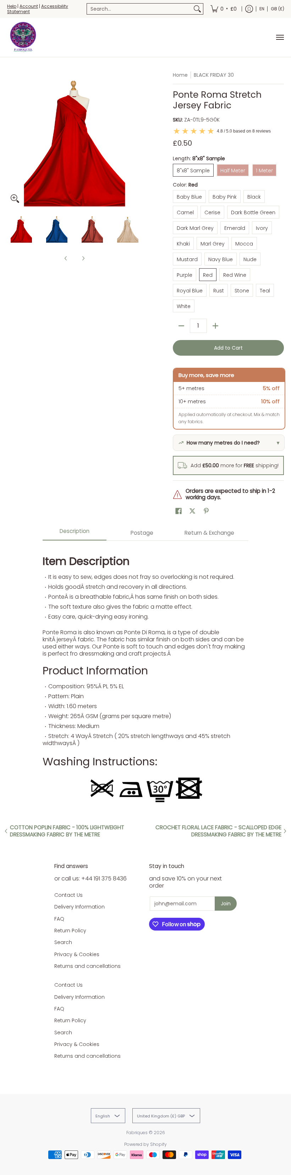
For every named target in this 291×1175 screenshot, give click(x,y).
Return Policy (70, 930)
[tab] (74, 533)
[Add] (215, 326)
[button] (178, 511)
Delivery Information (79, 906)
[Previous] (12, 139)
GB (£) (277, 9)
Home (180, 75)
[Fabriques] (23, 37)
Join (226, 903)
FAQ (59, 918)
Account (29, 6)
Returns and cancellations (87, 966)
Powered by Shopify (145, 1144)
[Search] (197, 9)
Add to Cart (228, 347)
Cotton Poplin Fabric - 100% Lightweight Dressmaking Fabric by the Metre (67, 831)
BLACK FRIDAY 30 (214, 75)
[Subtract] (181, 326)
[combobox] (139, 9)
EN (261, 9)
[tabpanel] (145, 676)
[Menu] (279, 37)
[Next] (137, 139)
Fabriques (137, 1133)
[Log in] (249, 9)
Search (63, 942)
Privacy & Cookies (76, 954)
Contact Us (68, 895)
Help (11, 6)
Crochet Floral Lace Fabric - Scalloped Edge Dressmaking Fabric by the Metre (218, 831)
